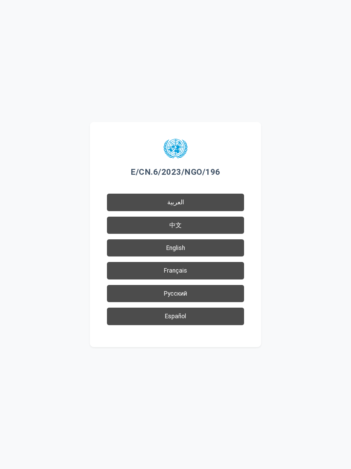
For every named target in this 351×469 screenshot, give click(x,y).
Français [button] (175, 270)
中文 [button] (175, 225)
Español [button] (175, 316)
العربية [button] (175, 202)
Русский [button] (175, 293)
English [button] (175, 247)
